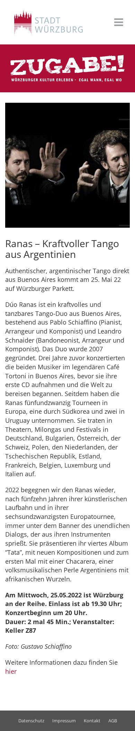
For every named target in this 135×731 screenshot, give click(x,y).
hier (11, 671)
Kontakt (92, 720)
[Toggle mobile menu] (119, 22)
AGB (112, 720)
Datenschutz (31, 720)
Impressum (64, 720)
